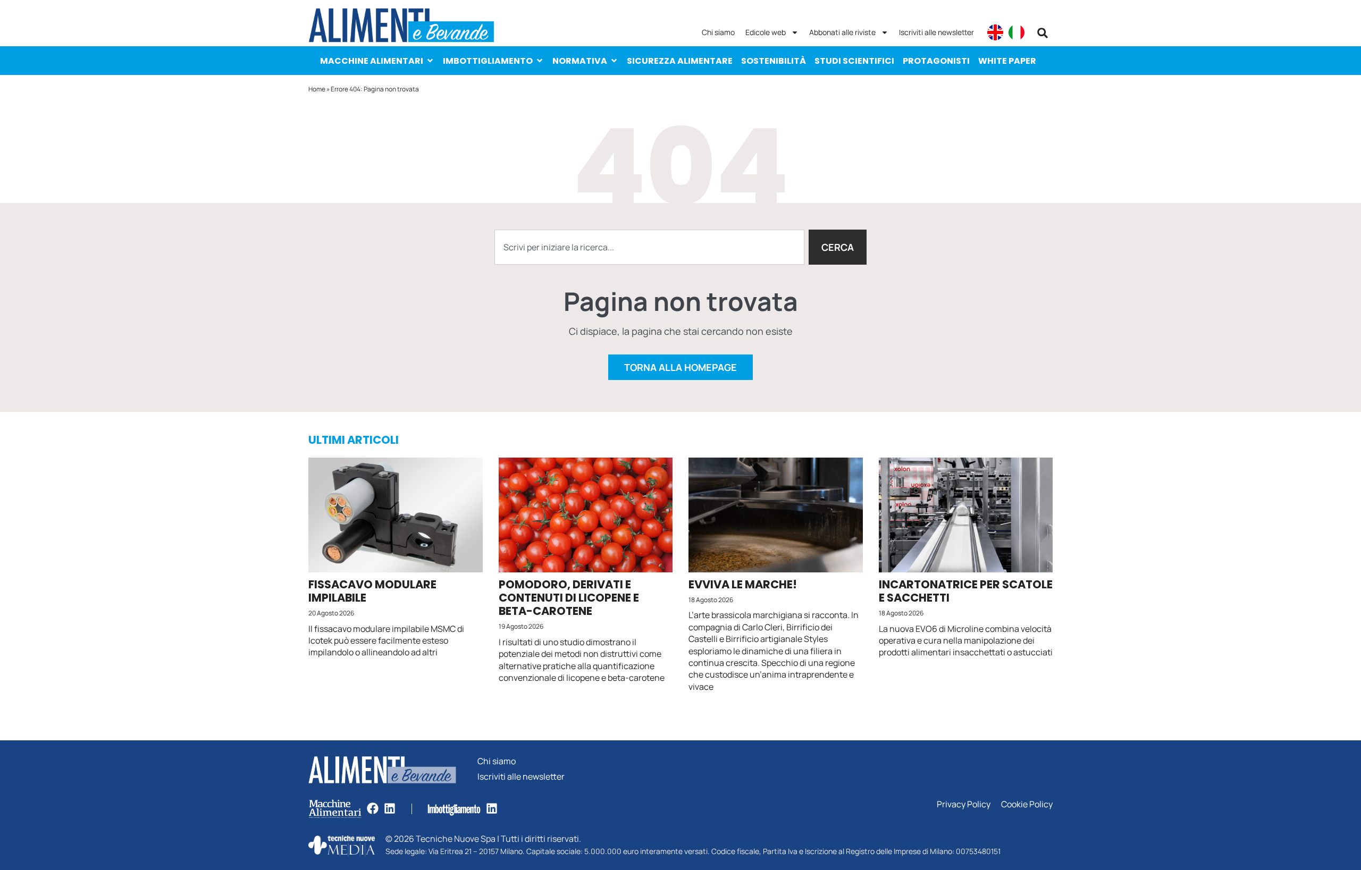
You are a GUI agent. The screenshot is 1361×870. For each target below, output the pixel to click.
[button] (1042, 33)
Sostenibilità (773, 61)
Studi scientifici (854, 61)
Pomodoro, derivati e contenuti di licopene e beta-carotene (569, 598)
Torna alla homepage (680, 367)
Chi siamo (718, 32)
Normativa (579, 61)
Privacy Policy (963, 804)
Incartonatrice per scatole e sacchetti (966, 591)
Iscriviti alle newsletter (936, 32)
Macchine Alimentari (371, 61)
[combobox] (649, 247)
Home (316, 89)
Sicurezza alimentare (680, 61)
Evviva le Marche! (742, 584)
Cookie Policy (1027, 804)
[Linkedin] (390, 808)
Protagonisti (936, 61)
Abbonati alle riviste (842, 32)
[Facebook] (373, 808)
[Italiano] (1016, 32)
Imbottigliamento (488, 61)
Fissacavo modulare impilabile (372, 591)
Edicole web (765, 32)
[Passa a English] (995, 32)
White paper (1007, 61)
